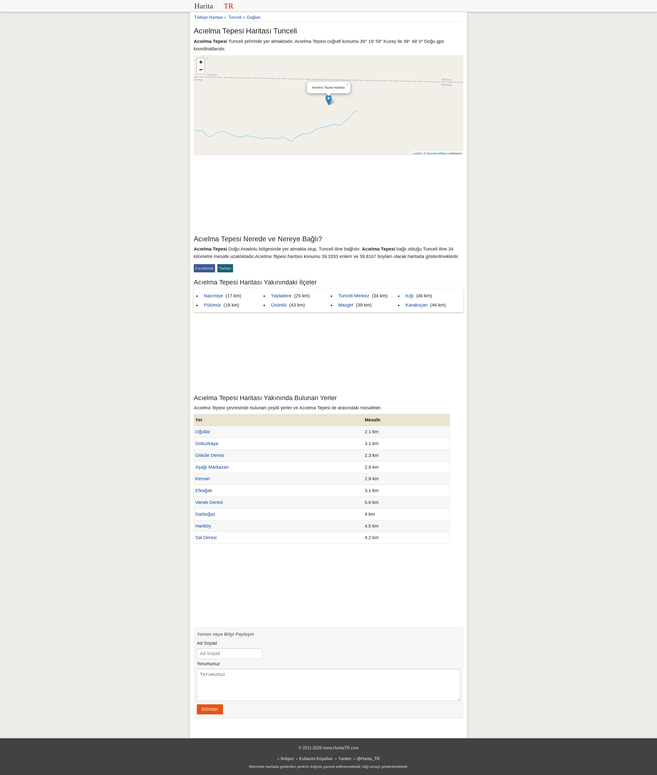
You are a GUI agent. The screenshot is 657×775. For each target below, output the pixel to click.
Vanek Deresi (209, 502)
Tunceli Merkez (353, 295)
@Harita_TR (368, 758)
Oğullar (202, 431)
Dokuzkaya (206, 443)
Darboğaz (205, 514)
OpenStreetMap (436, 153)
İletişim (287, 758)
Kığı (409, 295)
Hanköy (203, 526)
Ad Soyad (207, 643)
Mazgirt (345, 305)
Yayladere (281, 295)
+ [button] (200, 62)
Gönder (209, 709)
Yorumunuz (208, 663)
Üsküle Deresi (209, 455)
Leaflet (417, 153)
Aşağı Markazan (212, 467)
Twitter (225, 268)
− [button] (200, 70)
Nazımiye (213, 295)
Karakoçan (416, 305)
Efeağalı (203, 490)
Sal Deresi (206, 537)
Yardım (344, 758)
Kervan (202, 478)
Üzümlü (279, 305)
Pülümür (212, 305)
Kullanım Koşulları (316, 758)
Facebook (204, 268)
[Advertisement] (328, 194)
